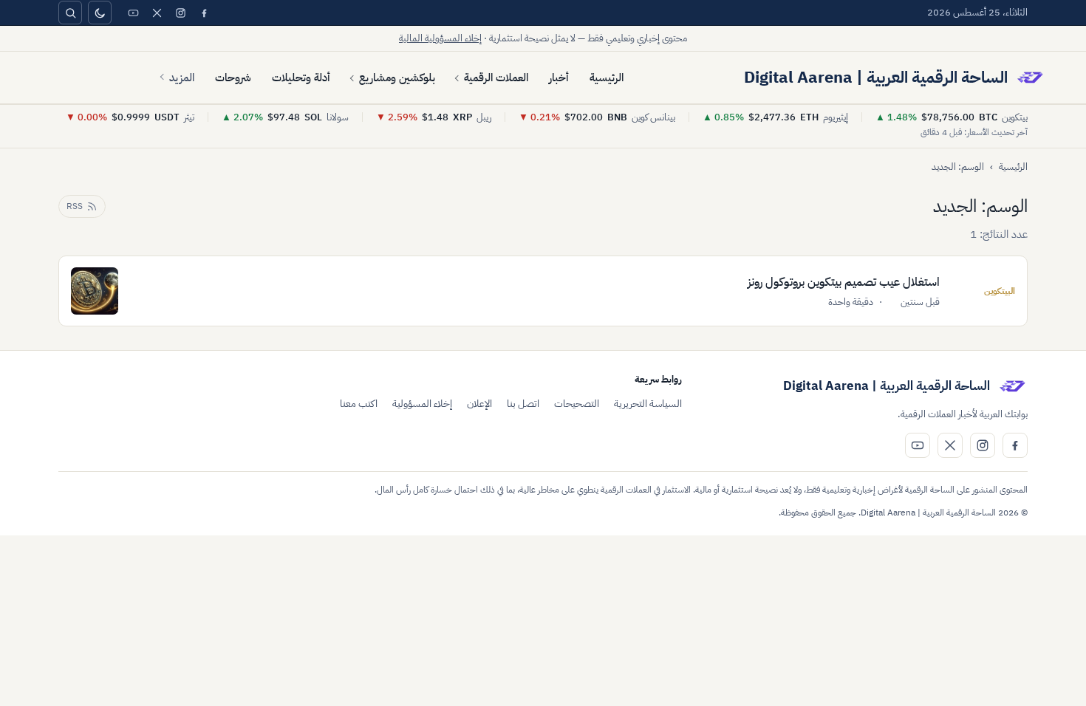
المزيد (181, 77)
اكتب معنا (359, 403)
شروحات (233, 77)
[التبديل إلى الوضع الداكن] (100, 12)
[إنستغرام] (180, 12)
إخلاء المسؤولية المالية (440, 38)
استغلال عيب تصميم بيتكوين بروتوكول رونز (844, 282)
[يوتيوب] (133, 12)
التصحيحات (576, 403)
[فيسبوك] (204, 12)
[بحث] (70, 12)
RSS (74, 206)
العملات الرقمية (496, 77)
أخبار (559, 77)
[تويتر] (156, 12)
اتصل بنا (523, 403)
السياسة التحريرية (648, 403)
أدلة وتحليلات (301, 77)
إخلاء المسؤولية (422, 403)
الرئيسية (607, 77)
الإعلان (479, 403)
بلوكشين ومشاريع (397, 77)
